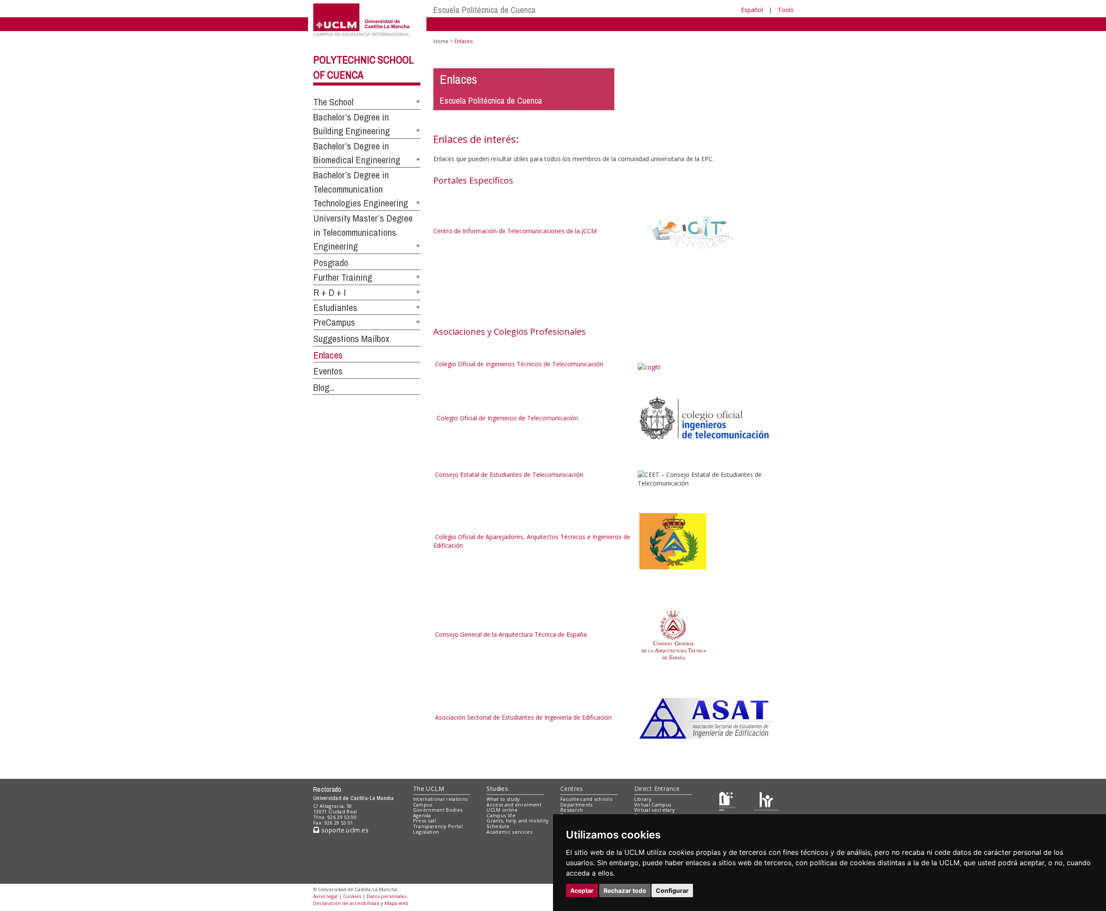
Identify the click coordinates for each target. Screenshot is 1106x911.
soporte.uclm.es (344, 830)
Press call (424, 820)
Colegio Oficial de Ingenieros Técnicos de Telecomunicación (518, 364)
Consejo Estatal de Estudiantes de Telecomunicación (508, 474)
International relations (440, 799)
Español (752, 10)
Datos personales (387, 896)
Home (440, 41)
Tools (786, 10)
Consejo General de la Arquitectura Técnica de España (511, 634)
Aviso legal (325, 896)
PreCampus (334, 322)
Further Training (342, 277)
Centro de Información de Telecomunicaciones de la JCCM (515, 231)
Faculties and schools (586, 799)
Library (643, 799)
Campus (422, 804)
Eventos (328, 371)
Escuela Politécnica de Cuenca (484, 10)
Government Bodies (438, 809)
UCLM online (502, 809)
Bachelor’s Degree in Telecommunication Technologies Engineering (360, 188)
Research (571, 809)
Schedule (497, 826)
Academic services (509, 831)
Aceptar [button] (582, 890)
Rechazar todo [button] (625, 890)
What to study (503, 799)
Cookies (352, 896)
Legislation (426, 831)
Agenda (422, 815)
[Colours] (766, 801)
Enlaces (328, 355)
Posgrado (330, 262)
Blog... (323, 387)
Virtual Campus (652, 804)
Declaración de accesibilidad (346, 903)
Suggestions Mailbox (351, 338)
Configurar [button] (672, 890)
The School (333, 101)
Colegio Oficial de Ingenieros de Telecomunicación (507, 418)
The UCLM (428, 788)
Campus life (500, 815)
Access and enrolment (513, 804)
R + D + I (329, 292)
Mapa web (396, 903)
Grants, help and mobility (517, 820)
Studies (497, 788)
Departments (576, 804)
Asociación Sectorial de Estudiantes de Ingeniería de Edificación (522, 717)
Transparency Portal (438, 826)
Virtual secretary (654, 809)
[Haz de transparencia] (727, 801)
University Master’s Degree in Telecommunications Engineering (363, 232)
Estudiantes (335, 307)
